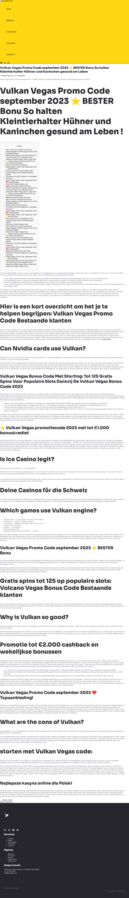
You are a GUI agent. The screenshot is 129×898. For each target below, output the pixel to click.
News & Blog (12, 859)
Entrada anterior (6, 800)
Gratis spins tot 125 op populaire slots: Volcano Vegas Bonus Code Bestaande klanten (19, 172)
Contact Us (12, 861)
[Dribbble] (9, 830)
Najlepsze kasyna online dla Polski (18, 186)
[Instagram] (1, 63)
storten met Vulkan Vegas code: (17, 184)
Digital (10, 840)
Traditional (11, 844)
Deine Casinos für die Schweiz (16, 165)
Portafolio (11, 32)
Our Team (11, 856)
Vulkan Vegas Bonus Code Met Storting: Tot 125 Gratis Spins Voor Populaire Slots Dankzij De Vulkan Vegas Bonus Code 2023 (21, 157)
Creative (11, 838)
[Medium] (13, 830)
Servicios (10, 20)
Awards (10, 857)
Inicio (8, 9)
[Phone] (5, 63)
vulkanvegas (106, 339)
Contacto (10, 55)
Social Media (12, 842)
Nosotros (10, 43)
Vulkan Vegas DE (7, 76)
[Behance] (5, 830)
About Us (11, 854)
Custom (10, 846)
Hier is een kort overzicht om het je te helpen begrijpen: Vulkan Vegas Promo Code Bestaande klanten (21, 151)
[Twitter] (18, 830)
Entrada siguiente (7, 802)
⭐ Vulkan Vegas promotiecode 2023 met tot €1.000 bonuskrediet (20, 162)
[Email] (8, 63)
